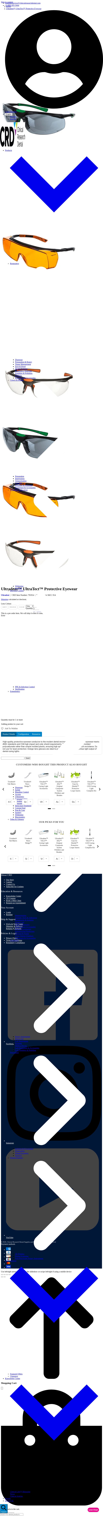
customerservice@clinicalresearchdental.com (22, 3)
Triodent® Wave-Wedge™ (27, 784)
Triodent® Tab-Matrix (12, 783)
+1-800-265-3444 (12, 5)
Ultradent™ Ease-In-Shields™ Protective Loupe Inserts (75, 786)
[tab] (8, 734)
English (8, 114)
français (13, 119)
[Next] (99, 789)
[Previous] (3, 789)
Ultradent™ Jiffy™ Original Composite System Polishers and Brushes (59, 788)
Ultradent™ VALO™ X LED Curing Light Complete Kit (91, 786)
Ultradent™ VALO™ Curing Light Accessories (43, 785)
